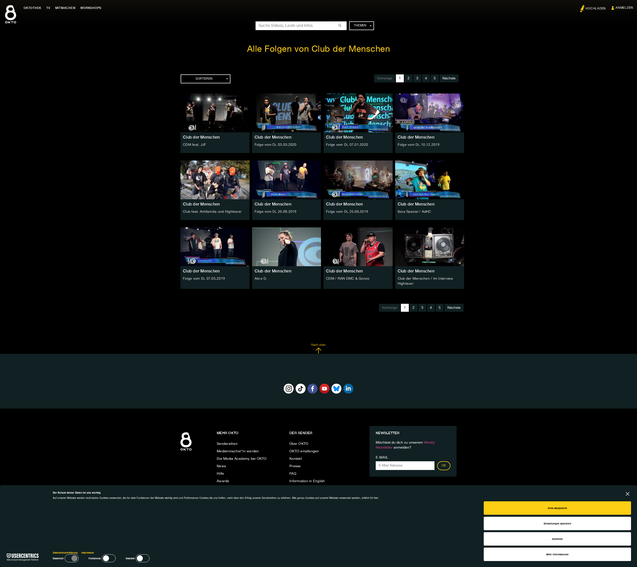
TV (48, 8)
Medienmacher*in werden (238, 451)
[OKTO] (10, 18)
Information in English (307, 481)
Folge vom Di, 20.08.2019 (276, 211)
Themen (360, 25)
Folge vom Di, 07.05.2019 (204, 278)
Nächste (449, 78)
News (221, 466)
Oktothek (32, 8)
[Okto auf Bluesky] (336, 389)
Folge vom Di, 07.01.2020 (347, 145)
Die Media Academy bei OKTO (242, 459)
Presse (295, 466)
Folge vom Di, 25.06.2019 (347, 211)
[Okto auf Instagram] (289, 389)
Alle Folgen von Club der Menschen (318, 49)
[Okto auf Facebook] (313, 389)
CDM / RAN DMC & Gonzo (347, 278)
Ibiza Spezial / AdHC (414, 211)
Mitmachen (65, 8)
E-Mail (382, 457)
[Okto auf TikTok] (301, 389)
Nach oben (318, 345)
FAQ (292, 473)
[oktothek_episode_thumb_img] (215, 113)
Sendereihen (227, 444)
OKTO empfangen (304, 451)
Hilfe (220, 473)
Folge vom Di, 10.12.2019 (419, 145)
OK (444, 465)
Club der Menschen (201, 137)
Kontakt (295, 459)
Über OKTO (298, 444)
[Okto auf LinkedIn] (348, 389)
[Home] (186, 450)
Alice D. (261, 278)
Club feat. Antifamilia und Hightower (212, 211)
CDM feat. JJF (194, 145)
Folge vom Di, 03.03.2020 (276, 145)
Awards (223, 481)
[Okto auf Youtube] (324, 389)
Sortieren (204, 78)
